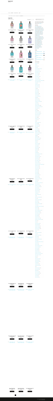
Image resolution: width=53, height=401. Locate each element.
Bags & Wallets (36, 27)
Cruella (35, 109)
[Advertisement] (26, 7)
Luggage (36, 135)
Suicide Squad (36, 275)
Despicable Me (36, 63)
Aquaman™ (36, 220)
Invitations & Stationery (37, 36)
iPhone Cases (41, 36)
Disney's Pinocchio (37, 190)
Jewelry (35, 127)
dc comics (39, 31)
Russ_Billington (36, 152)
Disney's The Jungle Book (37, 122)
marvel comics (36, 39)
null (35, 266)
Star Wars (36, 67)
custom (36, 31)
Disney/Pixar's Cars (37, 84)
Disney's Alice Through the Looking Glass (39, 80)
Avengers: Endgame (37, 224)
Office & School (39, 40)
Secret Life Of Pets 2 (37, 168)
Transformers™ (36, 89)
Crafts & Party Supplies (41, 30)
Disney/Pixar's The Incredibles (38, 101)
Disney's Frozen (36, 244)
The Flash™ (36, 240)
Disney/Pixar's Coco (37, 118)
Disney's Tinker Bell (37, 85)
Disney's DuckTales (37, 147)
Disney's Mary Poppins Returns (38, 68)
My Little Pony (36, 207)
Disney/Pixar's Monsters (37, 265)
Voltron (35, 64)
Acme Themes (43, 399)
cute (37, 31)
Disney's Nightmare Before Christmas (39, 206)
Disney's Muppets (37, 215)
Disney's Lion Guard (37, 143)
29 (23, 395)
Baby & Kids (36, 110)
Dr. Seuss (36, 198)
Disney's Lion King (37, 161)
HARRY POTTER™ (37, 75)
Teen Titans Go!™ (37, 144)
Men (38, 39)
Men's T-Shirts (41, 39)
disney (41, 31)
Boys (39, 27)
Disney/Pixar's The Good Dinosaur (38, 219)
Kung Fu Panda (36, 236)
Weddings (36, 97)
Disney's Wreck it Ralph (37, 261)
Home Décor (38, 35)
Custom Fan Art (10, 1)
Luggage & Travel (37, 131)
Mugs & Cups (36, 40)
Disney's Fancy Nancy (37, 139)
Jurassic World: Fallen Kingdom (38, 203)
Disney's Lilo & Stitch (37, 177)
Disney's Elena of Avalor (37, 223)
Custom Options (11, 32)
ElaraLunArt (36, 181)
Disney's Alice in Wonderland (38, 232)
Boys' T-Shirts (41, 27)
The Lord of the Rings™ (37, 96)
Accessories (36, 26)
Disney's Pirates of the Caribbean (38, 106)
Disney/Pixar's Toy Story (37, 185)
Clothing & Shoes (36, 30)
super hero (36, 44)
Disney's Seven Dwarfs (37, 114)
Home (35, 35)
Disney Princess (36, 202)
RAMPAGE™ (36, 140)
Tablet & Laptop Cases (40, 44)
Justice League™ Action (37, 76)
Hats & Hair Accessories (37, 228)
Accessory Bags (36, 134)
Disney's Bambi (36, 92)
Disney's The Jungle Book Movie (38, 210)
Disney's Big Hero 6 (37, 72)
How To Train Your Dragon (37, 113)
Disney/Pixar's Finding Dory (37, 199)
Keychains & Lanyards (37, 227)
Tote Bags (39, 45)
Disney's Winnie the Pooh (37, 71)
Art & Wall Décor (39, 26)
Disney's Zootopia (37, 248)
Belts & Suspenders (37, 126)
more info (40, 23)
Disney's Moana (36, 173)
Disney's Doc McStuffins (37, 211)
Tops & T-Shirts (36, 45)
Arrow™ (36, 257)
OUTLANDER (36, 102)
